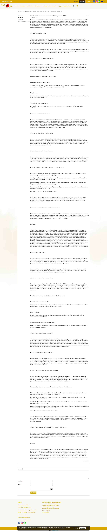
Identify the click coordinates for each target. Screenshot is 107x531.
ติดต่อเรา (54, 6)
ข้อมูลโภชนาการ (67, 6)
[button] (73, 6)
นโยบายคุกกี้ (29, 528)
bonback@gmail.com (25, 517)
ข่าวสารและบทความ (46, 6)
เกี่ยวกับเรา (22, 6)
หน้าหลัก (17, 6)
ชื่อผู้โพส (20, 481)
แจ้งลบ (87, 16)
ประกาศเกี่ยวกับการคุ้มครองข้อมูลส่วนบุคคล (50, 505)
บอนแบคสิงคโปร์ (45, 512)
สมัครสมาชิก (82, 1)
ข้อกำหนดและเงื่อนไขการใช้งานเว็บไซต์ (49, 504)
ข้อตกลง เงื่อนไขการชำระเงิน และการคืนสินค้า (50, 508)
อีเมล (19, 484)
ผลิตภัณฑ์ (29, 6)
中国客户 (60, 6)
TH (104, 1)
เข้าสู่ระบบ (76, 1)
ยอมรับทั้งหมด (82, 528)
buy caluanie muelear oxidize (37, 449)
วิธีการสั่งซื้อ (37, 6)
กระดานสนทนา (21, 11)
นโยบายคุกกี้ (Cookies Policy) (48, 507)
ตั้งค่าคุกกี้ (76, 528)
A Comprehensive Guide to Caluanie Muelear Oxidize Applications (46, 11)
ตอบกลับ (34, 492)
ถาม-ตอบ (28, 11)
